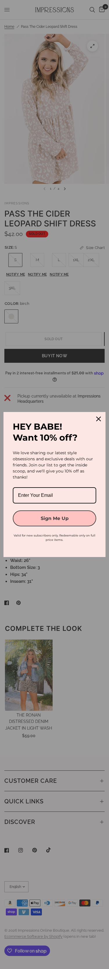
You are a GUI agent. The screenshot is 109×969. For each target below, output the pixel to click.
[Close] (99, 419)
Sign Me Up (55, 518)
